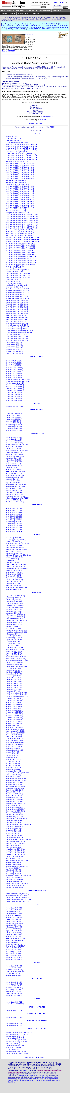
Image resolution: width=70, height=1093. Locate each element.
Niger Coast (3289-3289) (15, 811)
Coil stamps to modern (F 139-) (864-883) (20, 247)
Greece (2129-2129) (14, 473)
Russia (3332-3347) (14, 834)
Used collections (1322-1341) (17, 308)
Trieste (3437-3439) (13, 858)
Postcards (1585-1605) (14, 346)
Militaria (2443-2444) (14, 576)
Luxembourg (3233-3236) (15, 786)
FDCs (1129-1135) (13, 283)
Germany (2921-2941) (14, 714)
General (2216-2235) (14, 514)
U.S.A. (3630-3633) (13, 952)
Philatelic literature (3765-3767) (17, 1053)
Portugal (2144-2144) (14, 492)
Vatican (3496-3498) (14, 877)
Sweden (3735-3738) (14, 1025)
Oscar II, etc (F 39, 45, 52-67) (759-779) (20, 233)
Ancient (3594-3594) (14, 921)
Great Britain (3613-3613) (15, 938)
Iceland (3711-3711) (14, 986)
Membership (10, 10)
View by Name (30, 10)
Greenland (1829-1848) (15, 387)
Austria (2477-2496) (14, 611)
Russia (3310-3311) (13, 830)
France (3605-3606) (14, 934)
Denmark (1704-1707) (14, 368)
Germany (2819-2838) (14, 704)
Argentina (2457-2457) (14, 603)
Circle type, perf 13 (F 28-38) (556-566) (20, 207)
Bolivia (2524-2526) (13, 626)
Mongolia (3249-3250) (14, 799)
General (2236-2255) (14, 516)
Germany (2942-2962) (14, 716)
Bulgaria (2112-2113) (14, 462)
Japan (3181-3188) (13, 769)
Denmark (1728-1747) (14, 371)
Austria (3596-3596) (14, 925)
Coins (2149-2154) (13, 500)
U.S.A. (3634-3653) (13, 953)
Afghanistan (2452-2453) (15, 596)
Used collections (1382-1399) (17, 313)
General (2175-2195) (14, 510)
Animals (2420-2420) (14, 553)
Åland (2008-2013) (13, 421)
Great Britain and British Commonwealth (56, 25)
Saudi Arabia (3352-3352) (15, 841)
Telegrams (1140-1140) (15, 287)
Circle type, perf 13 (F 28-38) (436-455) (20, 195)
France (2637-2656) (14, 681)
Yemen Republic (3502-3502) (17, 883)
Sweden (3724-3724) (14, 1017)
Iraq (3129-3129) (12, 756)
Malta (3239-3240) (13, 792)
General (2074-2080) (14, 430)
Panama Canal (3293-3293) (16, 818)
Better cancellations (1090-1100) (18, 273)
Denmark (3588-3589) (14, 917)
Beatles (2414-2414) (14, 542)
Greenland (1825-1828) (15, 385)
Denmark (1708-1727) (14, 369)
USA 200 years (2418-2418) (16, 549)
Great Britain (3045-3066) (15, 731)
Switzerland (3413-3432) (15, 855)
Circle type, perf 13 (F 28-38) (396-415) (20, 192)
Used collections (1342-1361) (17, 310)
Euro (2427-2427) (13, 562)
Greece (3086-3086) (14, 735)
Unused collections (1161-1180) (17, 291)
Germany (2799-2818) (14, 702)
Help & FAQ (12, 13)
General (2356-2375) (14, 527)
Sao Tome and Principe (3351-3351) (19, 839)
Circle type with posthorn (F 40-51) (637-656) (22, 220)
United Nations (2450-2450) (16, 587)
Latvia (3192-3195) (13, 775)
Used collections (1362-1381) (17, 311)
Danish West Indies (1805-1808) (18, 379)
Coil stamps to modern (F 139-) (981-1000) (21, 256)
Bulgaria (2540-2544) (14, 634)
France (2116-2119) (13, 467)
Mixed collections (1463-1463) (17, 323)
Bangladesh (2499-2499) (15, 617)
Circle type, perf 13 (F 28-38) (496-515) (20, 201)
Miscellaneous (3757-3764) (16, 1051)
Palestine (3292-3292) (14, 816)
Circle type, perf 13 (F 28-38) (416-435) (20, 193)
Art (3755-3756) (12, 1049)
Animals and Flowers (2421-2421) (18, 555)
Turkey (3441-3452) (13, 862)
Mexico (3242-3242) (14, 796)
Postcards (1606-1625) (14, 348)
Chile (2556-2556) (13, 641)
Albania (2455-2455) (14, 600)
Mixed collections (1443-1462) (17, 321)
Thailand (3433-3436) (14, 856)
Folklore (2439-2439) (14, 570)
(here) (25, 1070)
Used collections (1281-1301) (17, 304)
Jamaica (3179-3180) (14, 767)
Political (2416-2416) (14, 545)
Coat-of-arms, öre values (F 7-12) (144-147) (21, 159)
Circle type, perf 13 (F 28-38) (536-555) (20, 205)
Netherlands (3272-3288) (15, 809)
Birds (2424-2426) (13, 561)
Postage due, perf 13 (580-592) (17, 213)
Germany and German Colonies (27, 25)
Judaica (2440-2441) (14, 572)
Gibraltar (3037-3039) (14, 727)
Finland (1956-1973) (14, 415)
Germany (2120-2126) (14, 469)
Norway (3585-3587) (14, 915)
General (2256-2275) (14, 518)
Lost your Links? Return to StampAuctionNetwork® (33, 1078)
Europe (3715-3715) (14, 993)
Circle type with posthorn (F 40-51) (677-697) (22, 224)
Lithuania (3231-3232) (14, 784)
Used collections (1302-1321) (17, 306)
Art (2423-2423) (12, 559)
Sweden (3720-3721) (14, 1002)
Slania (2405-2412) (13, 538)
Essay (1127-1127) (13, 279)
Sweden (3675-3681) (14, 966)
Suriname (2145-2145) (14, 494)
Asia (23, 24)
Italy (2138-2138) (13, 483)
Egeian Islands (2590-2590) (16, 666)
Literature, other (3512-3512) (16, 895)
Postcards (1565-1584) (14, 344)
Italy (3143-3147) (13, 761)
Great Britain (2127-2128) (15, 471)
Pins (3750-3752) (13, 1044)
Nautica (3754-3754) (14, 1047)
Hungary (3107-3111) (14, 746)
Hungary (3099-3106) (14, 744)
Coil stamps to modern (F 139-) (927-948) (20, 252)
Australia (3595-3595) (14, 923)
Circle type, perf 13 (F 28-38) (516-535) (20, 203)
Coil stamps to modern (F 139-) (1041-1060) (21, 262)
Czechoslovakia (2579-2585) (16, 657)
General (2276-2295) (14, 520)
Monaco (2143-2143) (14, 490)
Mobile (3, 10)
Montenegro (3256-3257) (15, 803)
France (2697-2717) (14, 687)
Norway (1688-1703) (14, 366)
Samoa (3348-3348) (14, 836)
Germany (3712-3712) (14, 988)
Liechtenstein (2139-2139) (16, 485)
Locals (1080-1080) (13, 268)
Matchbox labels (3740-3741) (17, 1034)
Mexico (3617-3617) (14, 944)
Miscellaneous (36, 27)
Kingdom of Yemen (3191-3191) (17, 773)
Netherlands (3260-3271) (15, 807)
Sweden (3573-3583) (14, 913)
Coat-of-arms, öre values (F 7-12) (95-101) (21, 154)
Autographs (33, 24)
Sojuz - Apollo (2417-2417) (16, 547)
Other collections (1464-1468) (17, 325)
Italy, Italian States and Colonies (15, 27)
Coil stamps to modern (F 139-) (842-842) (20, 243)
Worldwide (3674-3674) (15, 959)
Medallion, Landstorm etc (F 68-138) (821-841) (22, 241)
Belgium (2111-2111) (14, 460)
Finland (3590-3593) (14, 919)
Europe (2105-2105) (14, 452)
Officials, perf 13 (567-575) (16, 209)
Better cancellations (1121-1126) (18, 277)
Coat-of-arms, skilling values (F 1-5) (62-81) (21, 148)
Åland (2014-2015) (13, 423)
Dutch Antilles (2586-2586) (16, 659)
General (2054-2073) (14, 428)
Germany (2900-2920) (14, 712)
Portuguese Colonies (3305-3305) (18, 824)
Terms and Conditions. (35, 124)
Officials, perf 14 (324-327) (16, 182)
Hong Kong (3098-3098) (15, 742)
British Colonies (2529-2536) (16, 630)
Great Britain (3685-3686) (15, 971)
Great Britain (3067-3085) (15, 733)
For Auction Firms (23, 13)
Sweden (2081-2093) (14, 437)
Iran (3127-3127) (12, 752)
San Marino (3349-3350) (15, 837)
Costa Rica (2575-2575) (15, 649)
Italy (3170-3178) (13, 765)
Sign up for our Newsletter (43, 1080)
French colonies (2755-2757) (16, 693)
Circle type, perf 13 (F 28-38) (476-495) (20, 199)
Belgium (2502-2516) (14, 622)
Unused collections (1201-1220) (17, 294)
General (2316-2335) (14, 523)
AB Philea (42, 120)
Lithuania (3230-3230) (14, 782)
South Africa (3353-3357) (15, 843)
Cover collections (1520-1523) (17, 336)
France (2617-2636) (14, 679)
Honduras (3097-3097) (14, 740)
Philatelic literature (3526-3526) (17, 901)
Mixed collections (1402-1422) (17, 317)
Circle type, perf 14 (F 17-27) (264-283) (20, 174)
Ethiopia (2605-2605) (14, 674)
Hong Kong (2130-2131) (15, 475)
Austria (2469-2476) (14, 609)
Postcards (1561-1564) (14, 342)
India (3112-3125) (13, 748)
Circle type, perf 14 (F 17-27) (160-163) (20, 163)
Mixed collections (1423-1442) (17, 319)
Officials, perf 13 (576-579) (16, 211)
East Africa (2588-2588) (15, 662)
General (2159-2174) (14, 508)
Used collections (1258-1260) (17, 300)
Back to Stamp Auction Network (35, 1057)
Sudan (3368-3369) (13, 847)
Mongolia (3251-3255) (14, 801)
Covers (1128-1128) (13, 281)
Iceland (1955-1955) (14, 413)
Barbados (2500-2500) (14, 619)
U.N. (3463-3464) (13, 868)
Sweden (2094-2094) (14, 439)
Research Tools (57, 10)
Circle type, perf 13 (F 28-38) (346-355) (20, 186)
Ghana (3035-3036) (13, 725)
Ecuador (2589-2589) (14, 664)
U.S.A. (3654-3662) (13, 955)
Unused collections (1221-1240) (17, 296)
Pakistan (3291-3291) (14, 815)
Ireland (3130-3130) (13, 757)
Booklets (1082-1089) (14, 272)
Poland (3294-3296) (14, 820)
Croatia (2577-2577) (14, 653)
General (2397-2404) (14, 531)
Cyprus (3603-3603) (14, 931)
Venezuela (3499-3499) (15, 879)
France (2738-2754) (14, 691)
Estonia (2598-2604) (14, 672)
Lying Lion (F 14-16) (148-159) (17, 161)
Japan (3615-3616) (13, 942)
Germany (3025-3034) (14, 723)
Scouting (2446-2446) (14, 580)
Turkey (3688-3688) (13, 975)
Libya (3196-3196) (13, 777)
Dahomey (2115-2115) (14, 465)
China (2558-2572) (13, 645)
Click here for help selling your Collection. (31, 1075)
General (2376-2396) (14, 529)
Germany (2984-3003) (14, 719)
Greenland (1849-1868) (15, 389)
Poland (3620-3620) (14, 948)
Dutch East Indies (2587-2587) (17, 660)
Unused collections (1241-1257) (17, 298)
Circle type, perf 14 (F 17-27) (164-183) (20, 165)
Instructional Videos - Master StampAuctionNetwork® (33, 1079)
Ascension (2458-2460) (15, 605)
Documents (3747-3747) (15, 1038)
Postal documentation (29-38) (17, 142)
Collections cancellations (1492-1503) (19, 331)
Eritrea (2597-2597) (13, 670)
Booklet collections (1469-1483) (17, 327)
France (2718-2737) (14, 689)
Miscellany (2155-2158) (15, 502)
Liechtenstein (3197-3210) (16, 778)
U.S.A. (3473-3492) (13, 872)
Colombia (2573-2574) (14, 647)
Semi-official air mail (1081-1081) (18, 270)
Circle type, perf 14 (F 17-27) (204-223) (20, 169)
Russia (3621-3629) (14, 950)
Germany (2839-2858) (14, 706)
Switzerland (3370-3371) (15, 849)
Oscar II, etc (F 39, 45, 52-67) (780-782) (20, 235)
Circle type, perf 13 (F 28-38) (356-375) (20, 188)
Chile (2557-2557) (13, 643)
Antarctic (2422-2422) (14, 557)
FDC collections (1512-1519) (16, 334)
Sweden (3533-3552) (14, 910)
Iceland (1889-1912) (14, 394)
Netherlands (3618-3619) (15, 946)
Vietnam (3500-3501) (14, 881)
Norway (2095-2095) (14, 441)
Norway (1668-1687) (14, 364)
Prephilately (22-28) (13, 140)
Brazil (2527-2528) (13, 628)
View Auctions (20, 10)
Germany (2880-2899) (14, 710)
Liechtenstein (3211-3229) (16, 780)
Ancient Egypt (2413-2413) (16, 540)
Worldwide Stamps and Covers (39, 29)
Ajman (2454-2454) (13, 598)
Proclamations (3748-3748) (16, 1040)
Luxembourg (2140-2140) (15, 486)
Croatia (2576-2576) (14, 651)
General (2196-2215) (14, 512)
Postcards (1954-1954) (14, 407)
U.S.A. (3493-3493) (13, 874)
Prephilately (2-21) (13, 138)
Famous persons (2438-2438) (17, 568)
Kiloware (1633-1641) (14, 353)
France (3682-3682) (14, 968)
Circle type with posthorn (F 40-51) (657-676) (22, 222)
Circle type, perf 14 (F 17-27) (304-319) (20, 178)
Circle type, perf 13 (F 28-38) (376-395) (20, 190)
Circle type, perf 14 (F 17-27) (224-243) (20, 171)
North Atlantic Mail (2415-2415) (17, 543)
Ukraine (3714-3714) (14, 991)
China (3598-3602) (13, 929)
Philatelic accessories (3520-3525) (18, 899)
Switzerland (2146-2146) (15, 496)
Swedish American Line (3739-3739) (19, 1032)
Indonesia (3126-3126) (14, 750)
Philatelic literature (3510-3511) (17, 894)
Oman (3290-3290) (13, 813)
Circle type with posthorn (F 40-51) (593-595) (22, 214)
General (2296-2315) (14, 522)
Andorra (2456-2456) (14, 601)
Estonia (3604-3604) (14, 932)
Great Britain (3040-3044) (15, 729)
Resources (4, 13)
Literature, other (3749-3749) (16, 1042)
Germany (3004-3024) (14, 721)
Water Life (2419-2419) (14, 551)
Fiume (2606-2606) (13, 676)
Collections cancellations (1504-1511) (19, 332)
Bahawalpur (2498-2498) (15, 615)
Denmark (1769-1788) (14, 375)
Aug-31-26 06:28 (34, 13)
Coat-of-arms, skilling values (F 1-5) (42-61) (21, 146)
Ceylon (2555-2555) (14, 639)
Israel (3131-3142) (13, 759)
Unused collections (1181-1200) (17, 292)
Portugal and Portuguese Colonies (57, 27)
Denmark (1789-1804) (14, 377)
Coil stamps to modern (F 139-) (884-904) (20, 249)
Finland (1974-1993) (14, 417)
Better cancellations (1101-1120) (18, 275)
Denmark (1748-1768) (14, 373)
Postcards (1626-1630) (14, 350)
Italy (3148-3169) (13, 763)
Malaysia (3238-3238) (14, 790)
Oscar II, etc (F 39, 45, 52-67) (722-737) (20, 230)
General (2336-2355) (14, 525)
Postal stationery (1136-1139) (17, 285)
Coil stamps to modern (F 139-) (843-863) (20, 245)
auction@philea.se (47, 116)
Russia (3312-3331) (14, 832)
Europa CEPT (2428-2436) (16, 564)
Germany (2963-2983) (14, 718)
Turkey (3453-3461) (13, 864)
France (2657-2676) (14, 683)
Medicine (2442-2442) (14, 574)
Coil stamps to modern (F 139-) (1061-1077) (21, 264)
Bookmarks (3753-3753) (15, 1045)
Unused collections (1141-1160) (17, 289)
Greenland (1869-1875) (15, 390)
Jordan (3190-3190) (13, 771)
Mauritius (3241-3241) (14, 794)
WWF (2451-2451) (13, 589)
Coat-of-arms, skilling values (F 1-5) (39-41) (21, 144)
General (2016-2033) (14, 425)
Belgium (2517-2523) (14, 624)
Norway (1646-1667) (14, 362)
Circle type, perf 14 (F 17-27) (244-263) (20, 173)
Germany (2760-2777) (14, 698)
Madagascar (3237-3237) (15, 788)
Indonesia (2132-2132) (14, 477)
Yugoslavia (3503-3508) (15, 885)
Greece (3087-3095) (14, 737)
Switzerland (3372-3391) (15, 851)
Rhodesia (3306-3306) (14, 826)
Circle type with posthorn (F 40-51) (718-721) (22, 228)
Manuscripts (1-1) (13, 136)
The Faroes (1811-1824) (15, 383)
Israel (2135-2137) (13, 481)
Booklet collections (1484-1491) (17, 329)
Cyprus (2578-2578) (14, 655)
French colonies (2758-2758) (16, 695)
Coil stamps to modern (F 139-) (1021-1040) (21, 260)
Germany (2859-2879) (14, 708)
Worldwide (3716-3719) (15, 995)
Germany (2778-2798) (14, 700)
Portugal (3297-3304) (14, 822)
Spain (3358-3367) (13, 845)
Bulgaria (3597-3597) (14, 927)
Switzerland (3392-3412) (15, 853)
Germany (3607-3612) (14, 936)
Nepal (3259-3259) (13, 805)
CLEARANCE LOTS (49, 24)
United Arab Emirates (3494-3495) (18, 875)
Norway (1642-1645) (14, 360)
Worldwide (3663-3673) (15, 957)
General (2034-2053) (14, 427)
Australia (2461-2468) (14, 607)
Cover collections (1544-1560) (17, 340)
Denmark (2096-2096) (14, 443)
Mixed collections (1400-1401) (17, 315)
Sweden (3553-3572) (14, 912)
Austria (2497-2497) (14, 613)
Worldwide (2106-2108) (15, 454)
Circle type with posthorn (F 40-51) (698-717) (22, 226)
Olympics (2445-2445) (14, 578)
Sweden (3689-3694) (14, 982)
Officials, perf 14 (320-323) (16, 180)
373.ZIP (52, 127)
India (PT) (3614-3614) (14, 940)
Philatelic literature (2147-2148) (17, 498)
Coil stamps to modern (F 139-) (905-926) (20, 251)
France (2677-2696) (14, 685)
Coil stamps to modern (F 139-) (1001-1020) (21, 258)
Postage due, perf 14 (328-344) (17, 184)
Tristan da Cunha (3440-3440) (17, 860)
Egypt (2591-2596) (13, 668)
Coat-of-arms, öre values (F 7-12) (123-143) (21, 157)
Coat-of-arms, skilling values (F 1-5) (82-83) (21, 150)
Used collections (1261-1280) (17, 302)
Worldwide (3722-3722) (15, 1004)
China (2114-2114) (13, 464)
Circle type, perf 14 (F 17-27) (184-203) (20, 167)
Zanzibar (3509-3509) (14, 887)
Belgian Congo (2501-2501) (16, 620)
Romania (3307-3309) (14, 828)
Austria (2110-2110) (13, 458)
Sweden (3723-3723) (14, 1010)
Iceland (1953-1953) (14, 400)
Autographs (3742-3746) (15, 1036)
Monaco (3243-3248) (14, 797)
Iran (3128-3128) (12, 754)
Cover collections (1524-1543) (17, 338)
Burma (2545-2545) (13, 636)
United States (19, 29)
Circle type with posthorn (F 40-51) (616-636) (22, 218)
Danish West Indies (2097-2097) (18, 445)
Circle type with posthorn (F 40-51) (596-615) (22, 216)
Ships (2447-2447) (13, 581)
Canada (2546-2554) (14, 638)
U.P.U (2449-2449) (13, 585)
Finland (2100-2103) (14, 448)
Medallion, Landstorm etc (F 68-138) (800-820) (22, 239)
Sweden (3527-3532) (14, 908)
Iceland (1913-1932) (14, 396)
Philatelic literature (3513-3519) (17, 897)
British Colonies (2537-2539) (16, 632)
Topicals (7, 29)
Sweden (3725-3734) (14, 1024)
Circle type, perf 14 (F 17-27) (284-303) (20, 176)
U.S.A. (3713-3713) (13, 989)
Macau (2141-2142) (13, 488)
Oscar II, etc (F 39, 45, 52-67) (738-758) (20, 232)
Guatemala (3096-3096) (15, 738)
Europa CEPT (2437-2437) (16, 566)
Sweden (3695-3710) (14, 984)
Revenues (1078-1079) (15, 266)
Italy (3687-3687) (13, 973)
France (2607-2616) (14, 678)
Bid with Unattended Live (43, 10)
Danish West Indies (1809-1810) (18, 381)
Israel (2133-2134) (13, 479)
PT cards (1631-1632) (14, 351)
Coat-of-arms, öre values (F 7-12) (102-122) (21, 155)
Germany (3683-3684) (14, 970)
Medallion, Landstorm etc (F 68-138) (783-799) (22, 237)
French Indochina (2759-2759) (17, 697)
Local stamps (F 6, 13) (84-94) (17, 152)
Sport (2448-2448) (13, 583)
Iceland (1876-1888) (14, 392)
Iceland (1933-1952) (14, 398)
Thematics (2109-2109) (15, 456)
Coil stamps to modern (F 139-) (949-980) (20, 254)
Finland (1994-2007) (14, 419)
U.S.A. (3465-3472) (13, 870)
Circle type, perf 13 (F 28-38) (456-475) (20, 197)
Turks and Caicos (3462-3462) (17, 866)
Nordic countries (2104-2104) (17, 450)
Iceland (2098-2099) (14, 446)
